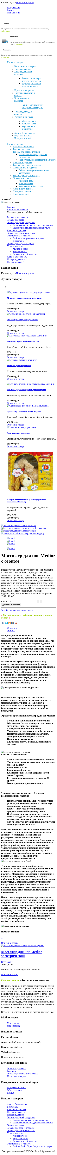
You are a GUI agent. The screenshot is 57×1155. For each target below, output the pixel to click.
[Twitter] (6, 623)
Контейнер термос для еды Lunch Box (23, 341)
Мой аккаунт (13, 12)
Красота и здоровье (16, 230)
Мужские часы (20, 249)
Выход (10, 10)
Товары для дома (15, 220)
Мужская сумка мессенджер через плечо (24, 298)
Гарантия (11, 1071)
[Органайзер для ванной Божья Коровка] (28, 405)
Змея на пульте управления (18, 433)
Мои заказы (13, 1023)
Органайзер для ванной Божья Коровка (24, 411)
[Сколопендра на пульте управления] (26, 314)
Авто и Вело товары (17, 256)
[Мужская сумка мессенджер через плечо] (28, 292)
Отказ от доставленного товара (22, 1073)
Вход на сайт (13, 7)
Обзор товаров (14, 1090)
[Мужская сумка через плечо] (22, 360)
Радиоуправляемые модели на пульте (31, 227)
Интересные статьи (16, 1087)
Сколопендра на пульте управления (22, 319)
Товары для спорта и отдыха (21, 233)
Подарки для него (16, 259)
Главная (11, 207)
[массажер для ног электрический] (18, 525)
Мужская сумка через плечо (19, 366)
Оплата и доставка (16, 1068)
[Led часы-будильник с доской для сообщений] (31, 384)
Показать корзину (25, 2)
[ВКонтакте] (3, 623)
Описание (12, 628)
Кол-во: (5, 601)
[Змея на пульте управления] (21, 427)
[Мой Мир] (12, 623)
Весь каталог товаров (17, 209)
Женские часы (20, 251)
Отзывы (11, 630)
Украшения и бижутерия (25, 254)
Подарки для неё (15, 262)
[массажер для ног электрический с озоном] (23, 528)
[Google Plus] (16, 623)
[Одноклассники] (9, 623)
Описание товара (15, 311)
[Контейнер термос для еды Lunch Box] (27, 335)
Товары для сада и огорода (20, 243)
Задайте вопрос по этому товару (17, 610)
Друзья (10, 1093)
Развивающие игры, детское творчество (33, 225)
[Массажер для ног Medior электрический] (22, 945)
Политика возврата (16, 1076)
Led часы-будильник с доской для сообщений (26, 390)
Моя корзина (13, 1026)
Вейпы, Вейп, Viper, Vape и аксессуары (32, 1146)
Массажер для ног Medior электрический (21, 954)
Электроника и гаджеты (19, 235)
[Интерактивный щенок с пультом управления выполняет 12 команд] (30, 493)
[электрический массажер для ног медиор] (22, 533)
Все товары (7, 962)
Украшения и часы (16, 246)
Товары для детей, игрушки (21, 222)
